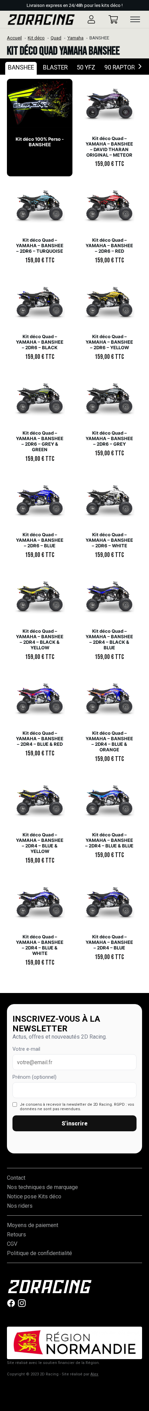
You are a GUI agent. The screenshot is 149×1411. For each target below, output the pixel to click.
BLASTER (55, 67)
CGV (12, 1244)
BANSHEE (21, 67)
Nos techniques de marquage (42, 1187)
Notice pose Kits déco (34, 1196)
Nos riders (20, 1206)
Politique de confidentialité (39, 1253)
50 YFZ (86, 67)
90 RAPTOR (119, 67)
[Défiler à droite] (140, 66)
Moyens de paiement (32, 1225)
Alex (94, 1374)
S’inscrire (75, 1123)
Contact (16, 1178)
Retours (16, 1234)
